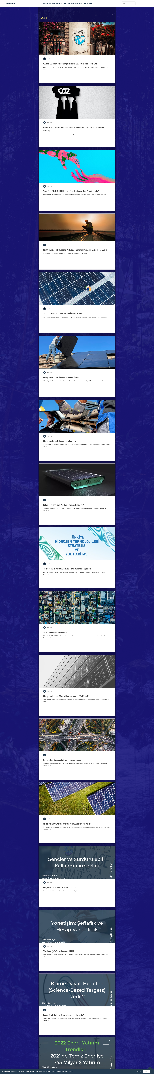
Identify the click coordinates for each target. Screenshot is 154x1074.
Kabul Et (147, 1071)
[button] (112, 15)
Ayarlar (139, 1071)
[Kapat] (152, 1071)
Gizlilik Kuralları (69, 1071)
